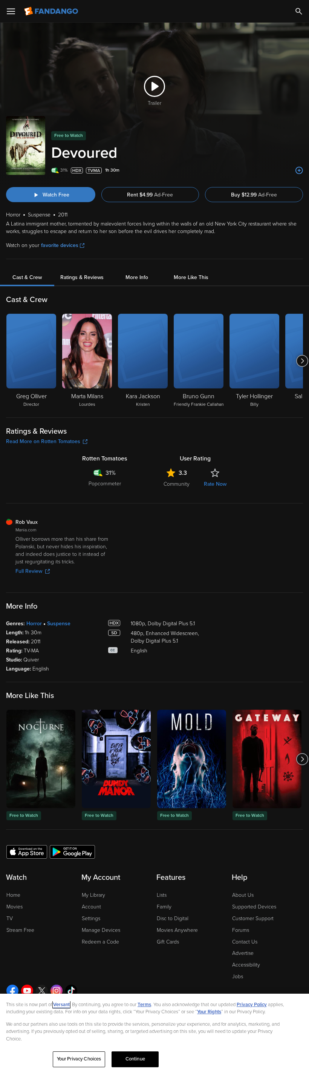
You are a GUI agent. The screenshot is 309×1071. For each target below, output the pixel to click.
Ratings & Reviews (82, 277)
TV (9, 918)
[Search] (299, 11)
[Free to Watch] (41, 759)
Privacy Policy (252, 1005)
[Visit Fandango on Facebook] (12, 990)
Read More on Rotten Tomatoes (43, 441)
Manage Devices (101, 930)
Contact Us (244, 942)
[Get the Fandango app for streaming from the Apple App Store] (26, 851)
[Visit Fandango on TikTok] (71, 990)
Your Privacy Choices (79, 1059)
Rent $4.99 (150, 195)
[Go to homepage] (52, 11)
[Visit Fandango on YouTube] (27, 990)
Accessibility (246, 965)
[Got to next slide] (302, 360)
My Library (93, 895)
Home (13, 895)
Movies (14, 907)
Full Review (28, 571)
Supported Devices (254, 907)
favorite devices (59, 245)
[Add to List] (299, 170)
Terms (144, 1005)
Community (177, 484)
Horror (34, 623)
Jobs (237, 976)
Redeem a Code (100, 942)
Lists (162, 895)
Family (164, 907)
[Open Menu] (11, 11)
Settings (91, 918)
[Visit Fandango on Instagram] (56, 990)
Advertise (243, 953)
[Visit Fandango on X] (41, 990)
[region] (154, 1032)
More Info (136, 277)
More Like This (191, 277)
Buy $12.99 (254, 195)
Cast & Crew (27, 277)
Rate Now (215, 484)
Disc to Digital (172, 918)
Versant (61, 1005)
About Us (243, 895)
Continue (135, 1059)
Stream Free (20, 930)
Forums (240, 930)
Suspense (58, 623)
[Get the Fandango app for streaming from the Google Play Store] (72, 851)
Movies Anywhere (177, 930)
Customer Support (253, 918)
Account (91, 907)
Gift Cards (168, 942)
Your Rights (209, 1012)
